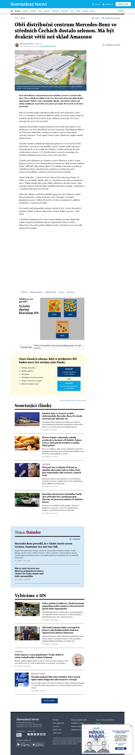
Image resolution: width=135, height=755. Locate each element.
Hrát (54, 314)
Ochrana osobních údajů (79, 720)
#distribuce (71, 292)
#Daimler (24, 292)
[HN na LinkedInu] (38, 734)
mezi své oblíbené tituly (65, 345)
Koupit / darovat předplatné (105, 720)
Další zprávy (49, 701)
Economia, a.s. (29, 722)
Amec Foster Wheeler (33, 88)
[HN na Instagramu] (35, 734)
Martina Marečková (27, 44)
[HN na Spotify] (41, 734)
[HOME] (12, 11)
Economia (56, 726)
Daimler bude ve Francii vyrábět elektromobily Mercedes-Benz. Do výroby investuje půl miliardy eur (62, 416)
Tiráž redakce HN (58, 723)
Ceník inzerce (57, 733)
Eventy (98, 723)
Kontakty (56, 720)
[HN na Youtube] (44, 734)
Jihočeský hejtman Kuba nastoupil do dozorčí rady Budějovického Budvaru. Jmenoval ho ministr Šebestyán (61, 630)
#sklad (61, 292)
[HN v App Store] (38, 744)
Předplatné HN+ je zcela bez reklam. (76, 400)
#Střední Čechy (50, 292)
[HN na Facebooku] (32, 734)
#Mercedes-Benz (36, 292)
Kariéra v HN (57, 729)
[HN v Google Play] (23, 744)
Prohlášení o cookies (77, 723)
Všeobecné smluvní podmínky (80, 729)
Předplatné (123, 4)
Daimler (33, 532)
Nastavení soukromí (77, 726)
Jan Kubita (19, 651)
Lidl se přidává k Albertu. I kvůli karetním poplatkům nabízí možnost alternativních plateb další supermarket (63, 606)
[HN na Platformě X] (29, 734)
